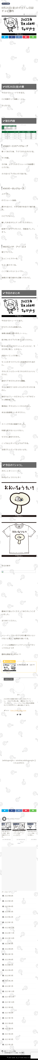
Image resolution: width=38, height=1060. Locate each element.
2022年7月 (9, 954)
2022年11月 (9, 933)
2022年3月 (9, 975)
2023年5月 (9, 901)
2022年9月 (9, 944)
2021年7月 (9, 1018)
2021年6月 (9, 1023)
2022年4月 (9, 970)
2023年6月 (9, 896)
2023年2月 (9, 917)
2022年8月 (9, 949)
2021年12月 (9, 991)
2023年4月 (9, 906)
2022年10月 (9, 938)
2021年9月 (9, 1007)
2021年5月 (9, 1029)
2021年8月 (9, 1013)
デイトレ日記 (6, 3)
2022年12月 (9, 928)
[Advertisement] (19, 62)
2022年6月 (9, 959)
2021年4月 (9, 1034)
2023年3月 (9, 912)
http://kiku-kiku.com (18, 710)
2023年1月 (9, 922)
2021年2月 (9, 1045)
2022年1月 (9, 986)
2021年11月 (9, 997)
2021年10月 (9, 1002)
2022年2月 (9, 981)
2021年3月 (9, 1039)
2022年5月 (9, 965)
